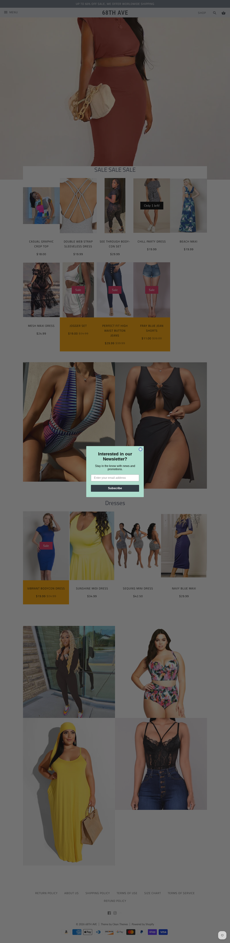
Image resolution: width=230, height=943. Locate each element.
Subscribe (115, 488)
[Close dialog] (140, 449)
